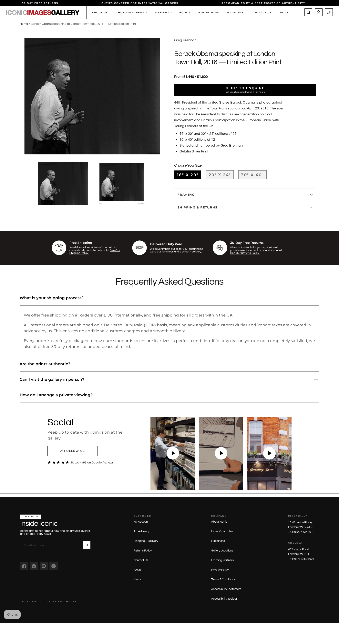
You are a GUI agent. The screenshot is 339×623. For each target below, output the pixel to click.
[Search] (308, 12)
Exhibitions (218, 541)
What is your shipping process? (52, 297)
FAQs (137, 569)
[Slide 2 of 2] (122, 183)
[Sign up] (86, 545)
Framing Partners (222, 560)
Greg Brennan (185, 40)
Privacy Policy (220, 569)
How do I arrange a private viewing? (56, 395)
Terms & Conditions (223, 579)
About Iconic (219, 521)
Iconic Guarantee (222, 531)
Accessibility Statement (226, 589)
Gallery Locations (222, 550)
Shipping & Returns (197, 207)
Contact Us (141, 560)
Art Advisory (141, 531)
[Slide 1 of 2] (63, 183)
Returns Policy (143, 550)
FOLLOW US (74, 451)
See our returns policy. (245, 253)
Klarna (138, 579)
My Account (141, 521)
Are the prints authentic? (45, 364)
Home (24, 23)
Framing (186, 194)
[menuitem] (286, 12)
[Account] (319, 12)
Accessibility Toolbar (224, 598)
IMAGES (71, 601)
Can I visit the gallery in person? (52, 379)
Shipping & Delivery (146, 541)
